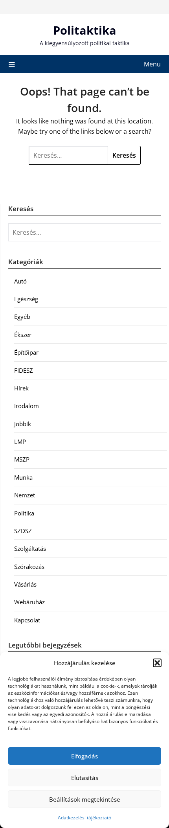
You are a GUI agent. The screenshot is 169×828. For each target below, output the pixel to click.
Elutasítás (84, 778)
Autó (20, 281)
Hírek (21, 388)
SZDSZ (23, 531)
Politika (24, 513)
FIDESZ (23, 370)
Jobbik (22, 424)
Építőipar (26, 352)
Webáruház (29, 602)
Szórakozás (29, 566)
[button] (157, 663)
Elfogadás (84, 756)
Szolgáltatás (30, 548)
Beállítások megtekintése (84, 799)
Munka (23, 477)
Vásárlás (25, 584)
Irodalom (26, 406)
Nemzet (24, 495)
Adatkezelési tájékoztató (84, 817)
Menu (152, 64)
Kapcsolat (27, 620)
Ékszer (22, 335)
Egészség (26, 299)
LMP (20, 441)
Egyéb (22, 316)
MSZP (21, 459)
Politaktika (84, 30)
